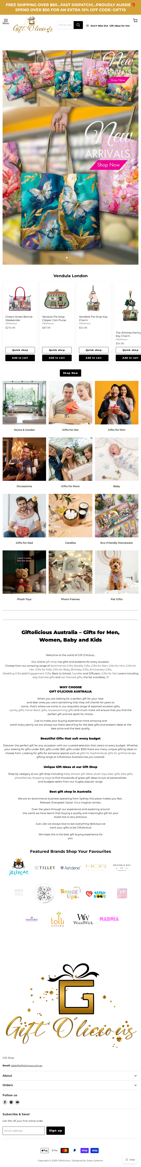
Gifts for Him (117, 665)
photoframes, (23, 777)
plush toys (100, 773)
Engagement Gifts (39, 673)
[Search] (78, 25)
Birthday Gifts (79, 669)
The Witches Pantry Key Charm (128, 334)
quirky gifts (17, 710)
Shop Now (70, 373)
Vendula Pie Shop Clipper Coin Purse (54, 318)
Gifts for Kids (43, 669)
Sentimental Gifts (61, 665)
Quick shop (20, 350)
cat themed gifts (71, 677)
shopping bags (41, 777)
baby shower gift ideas (78, 773)
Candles (77, 673)
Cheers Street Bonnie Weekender (18, 318)
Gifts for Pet (109, 673)
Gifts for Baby (61, 669)
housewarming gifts (61, 710)
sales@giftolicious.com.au (26, 1065)
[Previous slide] (12, 157)
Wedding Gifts (12, 673)
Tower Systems (94, 1160)
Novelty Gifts (82, 665)
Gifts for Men (99, 665)
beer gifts (114, 773)
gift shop (51, 661)
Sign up (55, 1130)
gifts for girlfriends (119, 753)
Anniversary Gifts (100, 669)
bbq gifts (126, 773)
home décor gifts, (36, 710)
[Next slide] (129, 157)
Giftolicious (11, 323)
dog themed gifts (43, 677)
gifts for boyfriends (92, 753)
